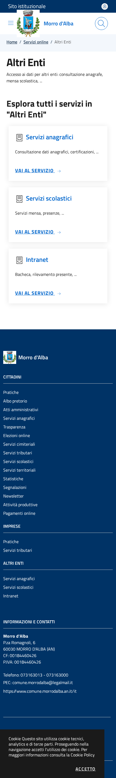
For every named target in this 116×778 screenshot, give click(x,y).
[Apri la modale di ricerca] (101, 23)
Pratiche (11, 392)
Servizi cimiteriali (19, 444)
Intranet (10, 596)
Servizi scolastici (18, 461)
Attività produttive (20, 504)
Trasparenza (14, 427)
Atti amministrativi (20, 409)
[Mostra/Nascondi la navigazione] (11, 23)
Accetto (86, 769)
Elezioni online (16, 435)
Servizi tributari (17, 452)
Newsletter (13, 496)
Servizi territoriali (19, 470)
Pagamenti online (19, 513)
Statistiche (13, 478)
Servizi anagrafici (19, 418)
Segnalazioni (14, 487)
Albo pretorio (15, 401)
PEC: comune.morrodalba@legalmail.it (38, 682)
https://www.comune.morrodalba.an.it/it (40, 691)
